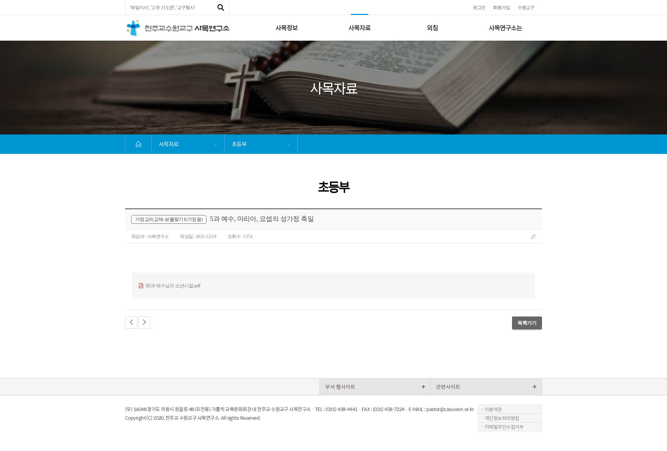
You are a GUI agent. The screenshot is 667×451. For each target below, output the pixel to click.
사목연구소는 (505, 27)
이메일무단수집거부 (504, 426)
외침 (432, 27)
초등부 (239, 144)
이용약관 (493, 409)
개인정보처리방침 (502, 418)
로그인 (479, 7)
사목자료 (359, 27)
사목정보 (286, 27)
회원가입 (501, 7)
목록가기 (527, 323)
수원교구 (526, 7)
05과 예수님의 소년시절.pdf (172, 285)
